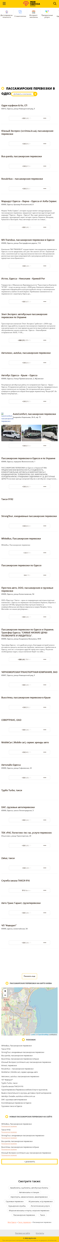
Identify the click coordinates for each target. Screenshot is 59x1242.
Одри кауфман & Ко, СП (14, 105)
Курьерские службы (17, 1206)
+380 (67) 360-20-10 (29, 301)
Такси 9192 (7, 499)
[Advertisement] (29, 54)
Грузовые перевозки (14, 1201)
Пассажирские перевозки (9, 1126)
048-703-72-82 (29, 575)
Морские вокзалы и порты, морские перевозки (29, 1210)
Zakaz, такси (8, 858)
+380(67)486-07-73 (29, 446)
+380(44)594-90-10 (29, 363)
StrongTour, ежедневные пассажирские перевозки (29, 516)
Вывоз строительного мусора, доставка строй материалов (26, 1093)
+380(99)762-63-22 (29, 401)
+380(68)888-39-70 (29, 526)
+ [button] (5, 991)
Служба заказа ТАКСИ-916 (15, 880)
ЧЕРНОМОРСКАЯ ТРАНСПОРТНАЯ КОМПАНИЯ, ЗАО (29, 672)
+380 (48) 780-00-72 (29, 685)
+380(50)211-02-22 (29, 707)
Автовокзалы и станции (29, 1192)
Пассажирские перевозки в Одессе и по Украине (28, 458)
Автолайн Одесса (11, 764)
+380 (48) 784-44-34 (29, 118)
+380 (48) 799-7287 (29, 266)
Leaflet (33, 1034)
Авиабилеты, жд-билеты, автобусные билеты (29, 1188)
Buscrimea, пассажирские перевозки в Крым (25, 697)
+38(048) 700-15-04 (29, 752)
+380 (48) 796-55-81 (29, 845)
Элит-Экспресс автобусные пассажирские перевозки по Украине (24, 316)
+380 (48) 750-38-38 (29, 730)
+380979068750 (29, 553)
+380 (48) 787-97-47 (29, 227)
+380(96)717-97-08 (29, 144)
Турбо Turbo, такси (11, 790)
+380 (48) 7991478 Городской (29, 659)
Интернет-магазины (33, 16)
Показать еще (29, 976)
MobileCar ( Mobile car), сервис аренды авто (25, 742)
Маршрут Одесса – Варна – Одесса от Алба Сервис (29, 201)
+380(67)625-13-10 (29, 166)
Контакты (40, 1233)
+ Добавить (29, 1161)
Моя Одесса (12, 1222)
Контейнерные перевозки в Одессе (16, 1103)
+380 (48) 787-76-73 (29, 943)
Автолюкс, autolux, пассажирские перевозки (26, 352)
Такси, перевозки (24, 1222)
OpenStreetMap (43, 1034)
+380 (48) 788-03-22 (29, 778)
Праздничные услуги (47, 16)
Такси (42, 1215)
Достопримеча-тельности (7, 16)
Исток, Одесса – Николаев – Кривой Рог (23, 278)
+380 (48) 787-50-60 (29, 617)
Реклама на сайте (22, 1233)
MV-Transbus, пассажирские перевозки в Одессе (27, 239)
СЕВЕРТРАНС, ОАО (11, 719)
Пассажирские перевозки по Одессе (21, 565)
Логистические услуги (40, 1206)
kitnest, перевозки (9, 1065)
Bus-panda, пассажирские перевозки (21, 156)
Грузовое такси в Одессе (11, 1106)
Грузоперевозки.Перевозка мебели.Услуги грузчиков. (24, 1089)
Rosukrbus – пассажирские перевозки (22, 178)
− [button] (5, 995)
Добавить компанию (23, 94)
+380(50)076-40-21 (29, 188)
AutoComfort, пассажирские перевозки (34, 414)
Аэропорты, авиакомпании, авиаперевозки (29, 1197)
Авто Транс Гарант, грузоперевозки (21, 903)
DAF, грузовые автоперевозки (18, 807)
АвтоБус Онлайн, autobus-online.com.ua (18, 1096)
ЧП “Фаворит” (8, 925)
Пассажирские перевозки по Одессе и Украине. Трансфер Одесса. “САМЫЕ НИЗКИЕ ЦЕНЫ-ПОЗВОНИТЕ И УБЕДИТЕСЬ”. (27, 632)
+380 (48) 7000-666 (29, 868)
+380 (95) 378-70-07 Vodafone (29, 340)
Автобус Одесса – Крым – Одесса (19, 375)
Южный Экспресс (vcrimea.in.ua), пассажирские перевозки (26, 1062)
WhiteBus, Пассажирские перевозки (21, 538)
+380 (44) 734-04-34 (29, 820)
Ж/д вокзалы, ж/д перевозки (41, 1201)
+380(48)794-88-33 (29, 486)
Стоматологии (20, 16)
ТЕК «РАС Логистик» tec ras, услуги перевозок (26, 832)
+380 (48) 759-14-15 (29, 913)
